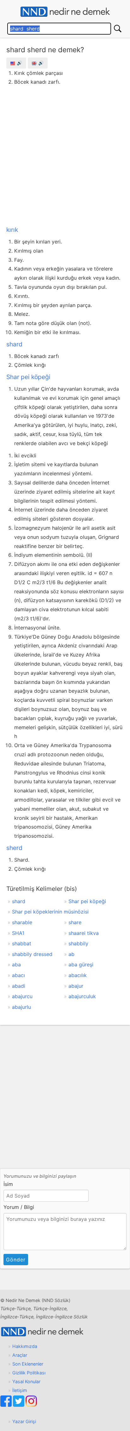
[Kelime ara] (118, 28)
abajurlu (21, 1007)
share (74, 922)
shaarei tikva (83, 933)
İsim (8, 1184)
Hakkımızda (24, 1346)
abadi (18, 986)
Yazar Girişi (24, 1421)
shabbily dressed (32, 954)
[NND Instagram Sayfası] (31, 1405)
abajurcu (22, 996)
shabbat (21, 943)
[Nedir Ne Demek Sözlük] (65, 12)
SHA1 (18, 933)
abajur (75, 986)
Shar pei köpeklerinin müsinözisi (50, 911)
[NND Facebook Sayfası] (6, 1405)
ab (71, 954)
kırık (12, 229)
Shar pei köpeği (28, 377)
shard (14, 344)
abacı (18, 975)
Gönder (16, 1259)
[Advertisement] (65, 154)
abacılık (77, 975)
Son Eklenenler (27, 1364)
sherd (14, 848)
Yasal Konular (26, 1381)
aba (16, 964)
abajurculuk (82, 996)
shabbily (78, 943)
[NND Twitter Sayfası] (19, 1405)
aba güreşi (80, 964)
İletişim (19, 1390)
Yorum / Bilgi (18, 1207)
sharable (22, 922)
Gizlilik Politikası (28, 1372)
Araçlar (19, 1355)
